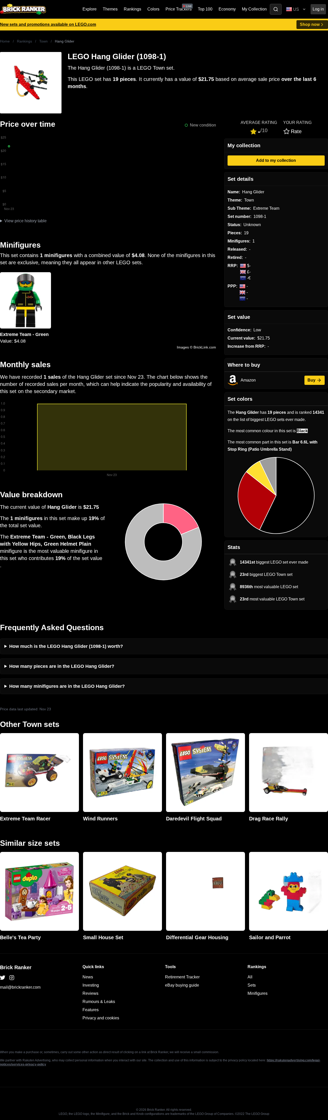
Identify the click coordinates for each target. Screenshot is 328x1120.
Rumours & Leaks (99, 1001)
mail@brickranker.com (20, 987)
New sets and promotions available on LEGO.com (48, 24)
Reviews (90, 993)
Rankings (132, 9)
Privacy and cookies (101, 1018)
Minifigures (258, 993)
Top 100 (205, 9)
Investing (91, 985)
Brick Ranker (16, 967)
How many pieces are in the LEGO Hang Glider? (61, 666)
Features (91, 1010)
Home (5, 41)
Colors (153, 9)
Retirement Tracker (182, 977)
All (250, 977)
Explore (90, 9)
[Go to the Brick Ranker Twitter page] (2, 977)
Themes (110, 9)
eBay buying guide (182, 985)
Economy (227, 9)
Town (43, 41)
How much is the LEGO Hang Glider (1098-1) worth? (66, 646)
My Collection (254, 9)
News (88, 977)
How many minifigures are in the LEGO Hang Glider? (67, 686)
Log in (318, 9)
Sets (252, 985)
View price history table (25, 221)
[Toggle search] (276, 9)
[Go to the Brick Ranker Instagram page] (11, 977)
